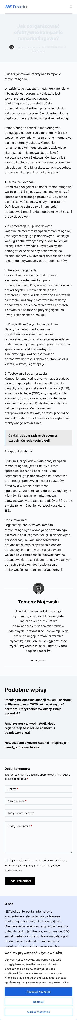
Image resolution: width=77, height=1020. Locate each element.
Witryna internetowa (20, 813)
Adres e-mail (17, 801)
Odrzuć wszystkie (38, 1011)
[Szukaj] (71, 6)
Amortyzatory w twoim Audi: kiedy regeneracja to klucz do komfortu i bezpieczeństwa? (30, 728)
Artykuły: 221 (38, 660)
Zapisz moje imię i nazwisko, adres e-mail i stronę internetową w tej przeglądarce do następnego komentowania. (36, 865)
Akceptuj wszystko (38, 991)
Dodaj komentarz (19, 826)
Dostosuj (38, 1001)
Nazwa (12, 789)
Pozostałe (38, 51)
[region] (38, 983)
